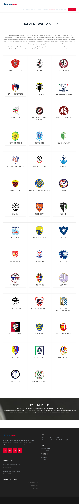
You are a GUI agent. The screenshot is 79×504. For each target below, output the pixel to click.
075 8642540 (44, 457)
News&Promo (59, 9)
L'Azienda (27, 9)
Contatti (71, 9)
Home (22, 9)
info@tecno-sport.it (45, 448)
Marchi (39, 9)
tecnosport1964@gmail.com (47, 450)
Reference (45, 9)
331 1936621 (44, 459)
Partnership (52, 9)
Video (65, 9)
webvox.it (57, 500)
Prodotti (33, 9)
